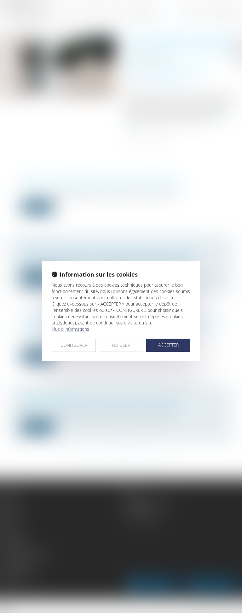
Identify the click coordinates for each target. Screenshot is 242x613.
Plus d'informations (70, 329)
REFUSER (121, 345)
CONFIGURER (73, 345)
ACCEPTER (168, 345)
